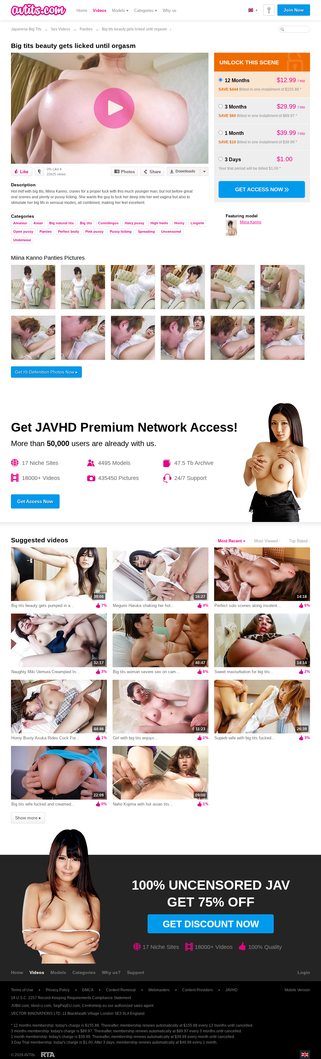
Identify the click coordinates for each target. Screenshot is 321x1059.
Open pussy (23, 231)
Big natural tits (61, 223)
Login (303, 972)
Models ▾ (120, 10)
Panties (86, 29)
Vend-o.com (41, 1005)
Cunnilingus (108, 223)
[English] (252, 10)
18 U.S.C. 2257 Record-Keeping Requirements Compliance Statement (71, 998)
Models (58, 972)
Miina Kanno (250, 222)
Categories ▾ (145, 10)
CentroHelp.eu (94, 1005)
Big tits (86, 223)
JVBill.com (20, 1005)
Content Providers (197, 990)
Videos (99, 10)
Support (135, 972)
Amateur (20, 223)
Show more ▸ (28, 817)
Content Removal (121, 990)
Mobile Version (297, 990)
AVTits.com (38, 10)
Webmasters (159, 990)
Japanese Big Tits (26, 29)
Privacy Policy (58, 990)
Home (81, 10)
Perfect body (68, 231)
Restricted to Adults (48, 1054)
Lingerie (197, 223)
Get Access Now (260, 190)
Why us (169, 10)
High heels (159, 223)
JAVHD (231, 990)
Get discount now (211, 924)
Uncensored (171, 231)
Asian (38, 223)
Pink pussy (94, 231)
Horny (179, 223)
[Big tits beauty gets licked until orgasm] (109, 108)
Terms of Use (22, 990)
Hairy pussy (134, 223)
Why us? (111, 972)
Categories (84, 972)
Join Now (294, 10)
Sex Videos (60, 29)
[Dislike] (39, 171)
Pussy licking (121, 231)
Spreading (146, 231)
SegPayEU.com (66, 1005)
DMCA (87, 990)
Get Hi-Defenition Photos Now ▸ (46, 372)
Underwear (22, 240)
